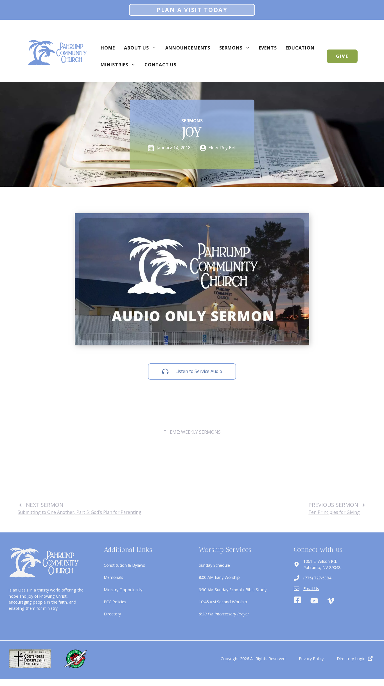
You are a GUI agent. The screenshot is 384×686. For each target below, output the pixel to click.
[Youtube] (314, 601)
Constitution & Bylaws (124, 565)
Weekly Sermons (201, 432)
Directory (112, 614)
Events (268, 48)
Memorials (113, 577)
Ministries (114, 65)
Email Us (311, 588)
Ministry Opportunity (123, 589)
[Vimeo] (331, 601)
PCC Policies (115, 601)
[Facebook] (298, 601)
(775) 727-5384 (317, 578)
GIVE (342, 56)
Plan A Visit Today (192, 10)
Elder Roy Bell (222, 148)
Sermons (231, 48)
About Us (136, 48)
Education (300, 48)
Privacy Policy (311, 658)
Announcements (187, 48)
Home (108, 48)
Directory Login (351, 658)
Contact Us (160, 65)
